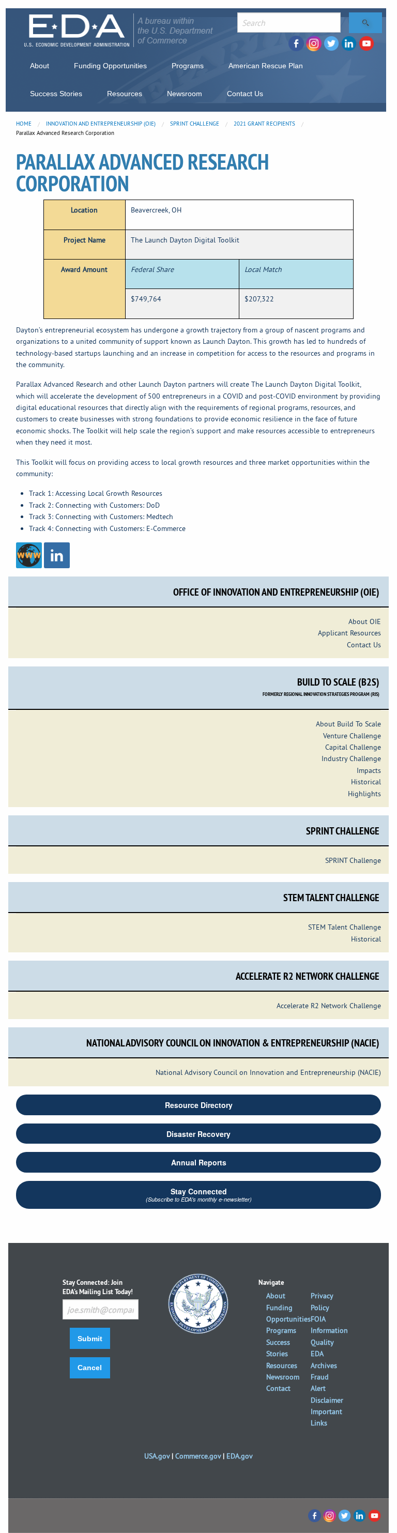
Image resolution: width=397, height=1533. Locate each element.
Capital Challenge (353, 747)
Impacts (369, 770)
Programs (188, 66)
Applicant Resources (349, 633)
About (39, 66)
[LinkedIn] (57, 554)
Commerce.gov (198, 1456)
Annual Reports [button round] (198, 1162)
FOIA (318, 1319)
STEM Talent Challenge (344, 927)
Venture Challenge (352, 735)
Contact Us (245, 93)
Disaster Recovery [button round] (198, 1134)
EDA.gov (239, 1456)
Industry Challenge (351, 758)
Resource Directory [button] (199, 1105)
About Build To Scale (348, 723)
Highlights (364, 793)
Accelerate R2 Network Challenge (329, 1005)
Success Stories (56, 93)
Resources (124, 93)
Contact (278, 1388)
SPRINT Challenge (194, 123)
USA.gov (157, 1456)
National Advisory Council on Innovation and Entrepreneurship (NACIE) (268, 1072)
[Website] (29, 554)
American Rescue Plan (265, 66)
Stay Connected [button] (199, 1194)
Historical (366, 781)
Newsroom (184, 93)
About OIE (364, 621)
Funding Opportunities (110, 66)
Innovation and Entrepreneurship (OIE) (101, 123)
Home (24, 123)
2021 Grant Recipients (264, 123)
